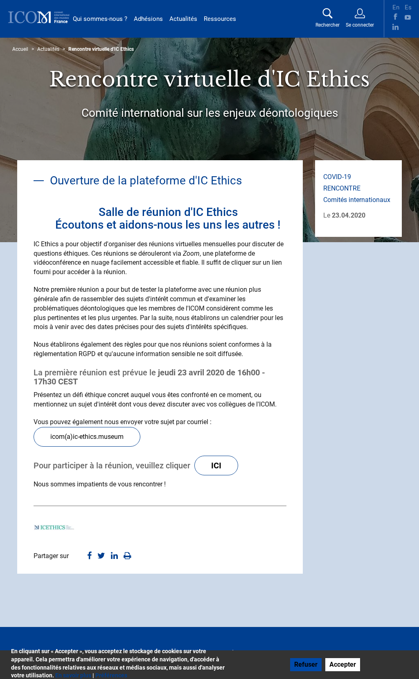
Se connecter (360, 25)
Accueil (20, 49)
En (395, 6)
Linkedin (395, 27)
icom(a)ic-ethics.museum (87, 437)
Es (408, 6)
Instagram (408, 27)
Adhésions (148, 19)
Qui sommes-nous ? (100, 19)
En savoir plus (73, 675)
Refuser (306, 664)
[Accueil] (39, 17)
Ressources (220, 19)
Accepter (342, 664)
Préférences (111, 675)
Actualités (183, 19)
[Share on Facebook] (89, 556)
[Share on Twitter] (101, 556)
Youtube (408, 17)
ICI (216, 465)
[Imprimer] (127, 556)
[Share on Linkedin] (114, 556)
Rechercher (327, 25)
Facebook (395, 17)
